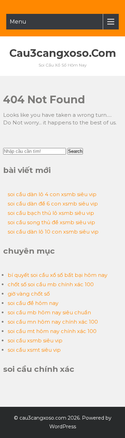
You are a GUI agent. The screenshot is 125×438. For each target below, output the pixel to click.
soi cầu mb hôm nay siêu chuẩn (49, 312)
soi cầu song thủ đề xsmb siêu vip (51, 222)
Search (75, 151)
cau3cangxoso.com (62, 53)
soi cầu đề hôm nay (33, 303)
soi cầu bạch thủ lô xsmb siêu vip (51, 213)
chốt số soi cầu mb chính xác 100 (51, 284)
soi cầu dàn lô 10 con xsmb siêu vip (53, 231)
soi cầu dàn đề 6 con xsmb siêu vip (53, 203)
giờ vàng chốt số (29, 293)
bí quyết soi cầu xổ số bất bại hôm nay (57, 275)
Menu (18, 21)
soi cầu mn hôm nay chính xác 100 (53, 321)
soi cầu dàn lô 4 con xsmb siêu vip (52, 194)
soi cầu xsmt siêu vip (34, 350)
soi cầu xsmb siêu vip (35, 340)
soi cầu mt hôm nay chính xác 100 (52, 331)
